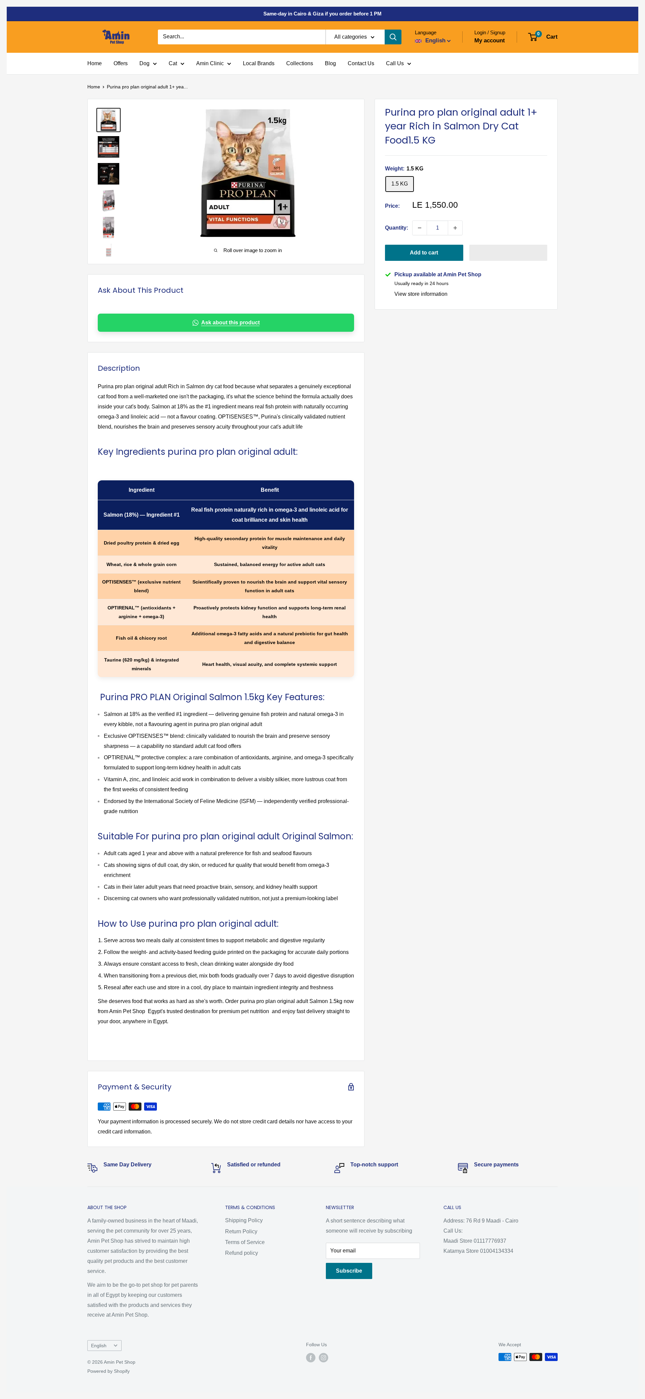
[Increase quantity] (455, 228)
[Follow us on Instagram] (323, 1357)
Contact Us (361, 63)
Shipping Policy (244, 1220)
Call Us (395, 63)
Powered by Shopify (108, 1371)
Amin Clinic (210, 63)
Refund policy (241, 1253)
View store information (420, 294)
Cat (173, 63)
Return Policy (241, 1231)
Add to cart (424, 252)
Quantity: (396, 228)
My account (489, 40)
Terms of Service (245, 1242)
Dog (144, 63)
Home (94, 63)
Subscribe (349, 1271)
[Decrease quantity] (420, 228)
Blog (330, 63)
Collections (299, 63)
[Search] (393, 37)
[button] (508, 253)
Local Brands (258, 63)
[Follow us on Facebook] (310, 1357)
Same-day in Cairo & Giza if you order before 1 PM (322, 13)
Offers (121, 63)
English (98, 1345)
